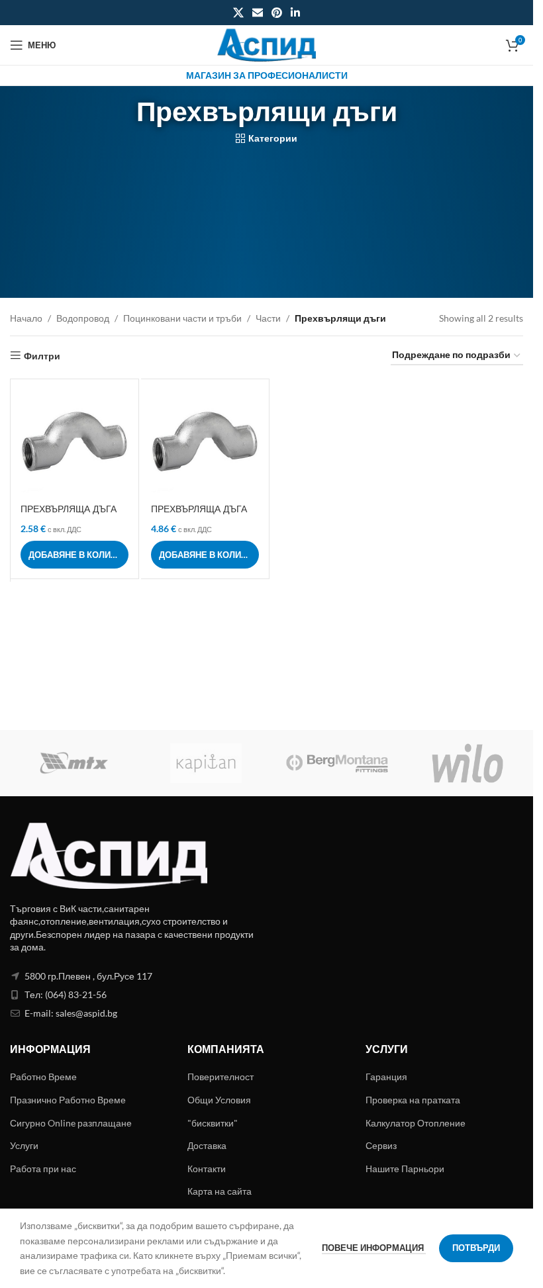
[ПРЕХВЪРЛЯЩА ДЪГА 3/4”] (205, 443)
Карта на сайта (219, 1191)
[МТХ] (75, 763)
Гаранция (386, 1076)
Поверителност (220, 1076)
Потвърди (476, 1247)
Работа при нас (43, 1168)
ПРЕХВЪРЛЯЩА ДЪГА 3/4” (199, 515)
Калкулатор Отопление (416, 1122)
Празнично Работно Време (68, 1099)
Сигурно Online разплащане (71, 1122)
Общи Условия (219, 1099)
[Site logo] (267, 44)
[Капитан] (206, 763)
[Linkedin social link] (296, 13)
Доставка (206, 1145)
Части (268, 318)
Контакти (206, 1168)
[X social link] (238, 13)
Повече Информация (374, 1247)
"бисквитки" (212, 1122)
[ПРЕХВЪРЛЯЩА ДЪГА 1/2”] (74, 443)
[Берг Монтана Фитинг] (337, 763)
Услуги (24, 1145)
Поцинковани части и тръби (182, 318)
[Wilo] (468, 763)
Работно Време (43, 1076)
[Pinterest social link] (277, 13)
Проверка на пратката (413, 1099)
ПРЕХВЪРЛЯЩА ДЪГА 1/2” (69, 515)
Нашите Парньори (405, 1168)
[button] (74, 555)
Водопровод (82, 318)
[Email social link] (257, 13)
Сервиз (381, 1145)
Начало (26, 318)
